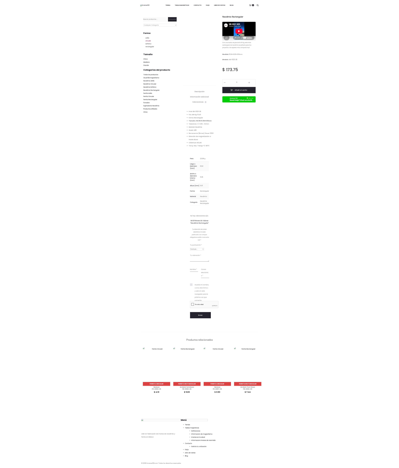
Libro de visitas (219, 5)
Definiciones (195, 431)
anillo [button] (147, 38)
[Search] (258, 5)
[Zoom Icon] (195, 27)
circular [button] (148, 41)
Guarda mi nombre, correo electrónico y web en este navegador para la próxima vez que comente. (202, 292)
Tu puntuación (196, 245)
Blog (231, 5)
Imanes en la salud (198, 437)
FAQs (207, 5)
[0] (250, 5)
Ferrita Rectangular (187, 384)
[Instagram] (149, 445)
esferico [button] (148, 44)
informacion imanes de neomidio (203, 440)
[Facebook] (144, 445)
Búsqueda (172, 19)
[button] (224, 82)
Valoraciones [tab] (199, 102)
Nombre (193, 269)
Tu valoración (195, 255)
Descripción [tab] (199, 91)
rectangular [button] (149, 47)
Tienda (168, 5)
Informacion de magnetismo (201, 434)
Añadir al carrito (240, 90)
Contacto (197, 5)
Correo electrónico (204, 272)
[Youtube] (155, 445)
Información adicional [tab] (199, 97)
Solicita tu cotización (198, 446)
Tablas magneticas (182, 5)
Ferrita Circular (156, 384)
